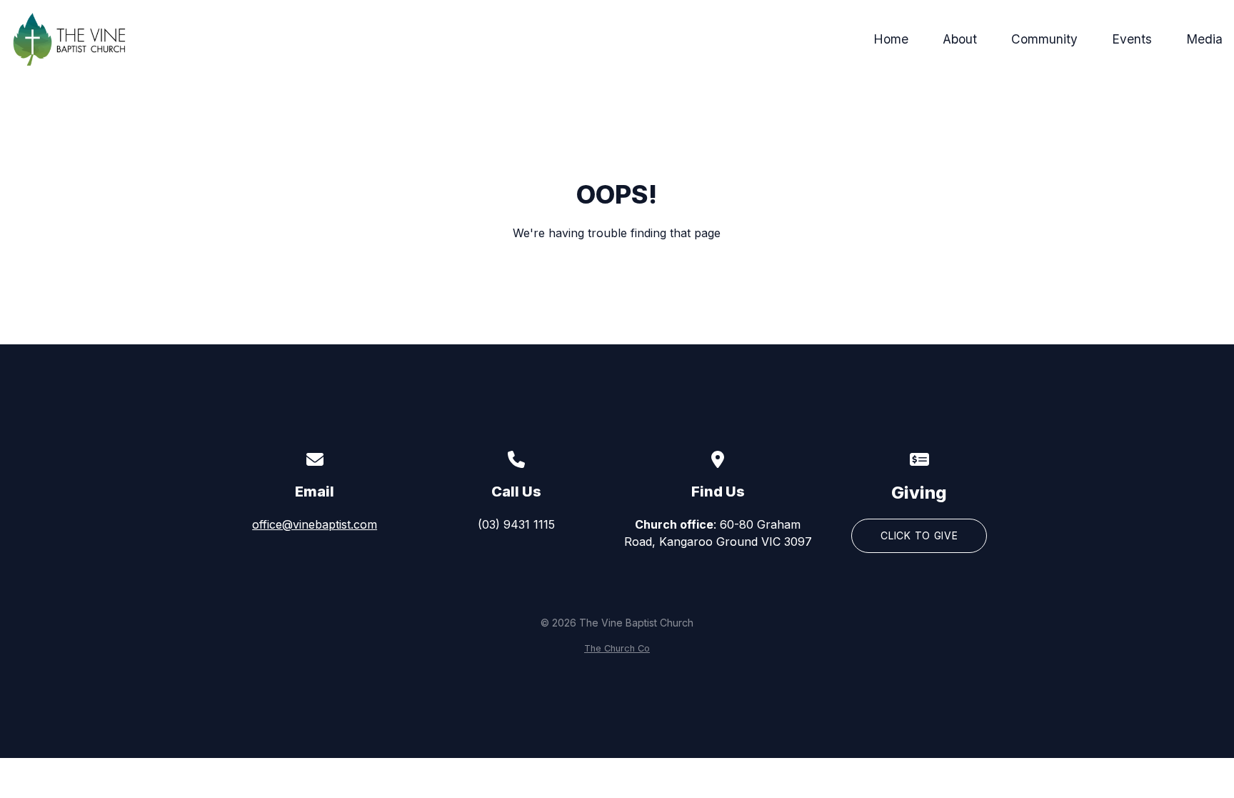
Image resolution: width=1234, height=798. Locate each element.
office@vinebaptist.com (314, 524)
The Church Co (617, 648)
